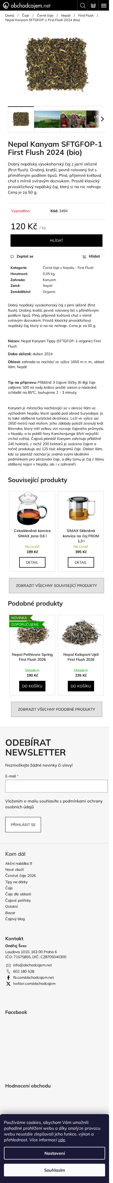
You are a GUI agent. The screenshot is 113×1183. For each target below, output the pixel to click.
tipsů (52, 175)
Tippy (51, 341)
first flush (18, 169)
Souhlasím (54, 1170)
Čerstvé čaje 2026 (20, 875)
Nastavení (54, 1153)
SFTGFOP (66, 341)
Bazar (10, 912)
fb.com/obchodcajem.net (33, 977)
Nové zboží (14, 869)
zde (61, 1139)
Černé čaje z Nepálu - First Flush (68, 267)
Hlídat (56, 240)
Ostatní (11, 906)
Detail (32, 562)
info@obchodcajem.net (32, 965)
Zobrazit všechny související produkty (56, 585)
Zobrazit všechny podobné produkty (56, 709)
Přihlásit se (23, 824)
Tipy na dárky (16, 882)
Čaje (9, 888)
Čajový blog (15, 918)
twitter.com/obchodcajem (34, 983)
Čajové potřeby (18, 900)
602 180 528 (23, 971)
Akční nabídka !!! (18, 863)
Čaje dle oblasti (18, 894)
